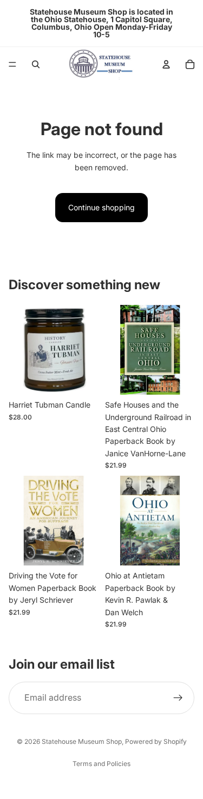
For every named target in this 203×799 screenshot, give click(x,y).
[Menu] (12, 64)
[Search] (36, 64)
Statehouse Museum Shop (82, 741)
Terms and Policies (101, 764)
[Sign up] (178, 698)
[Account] (166, 64)
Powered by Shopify (156, 741)
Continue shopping (101, 207)
